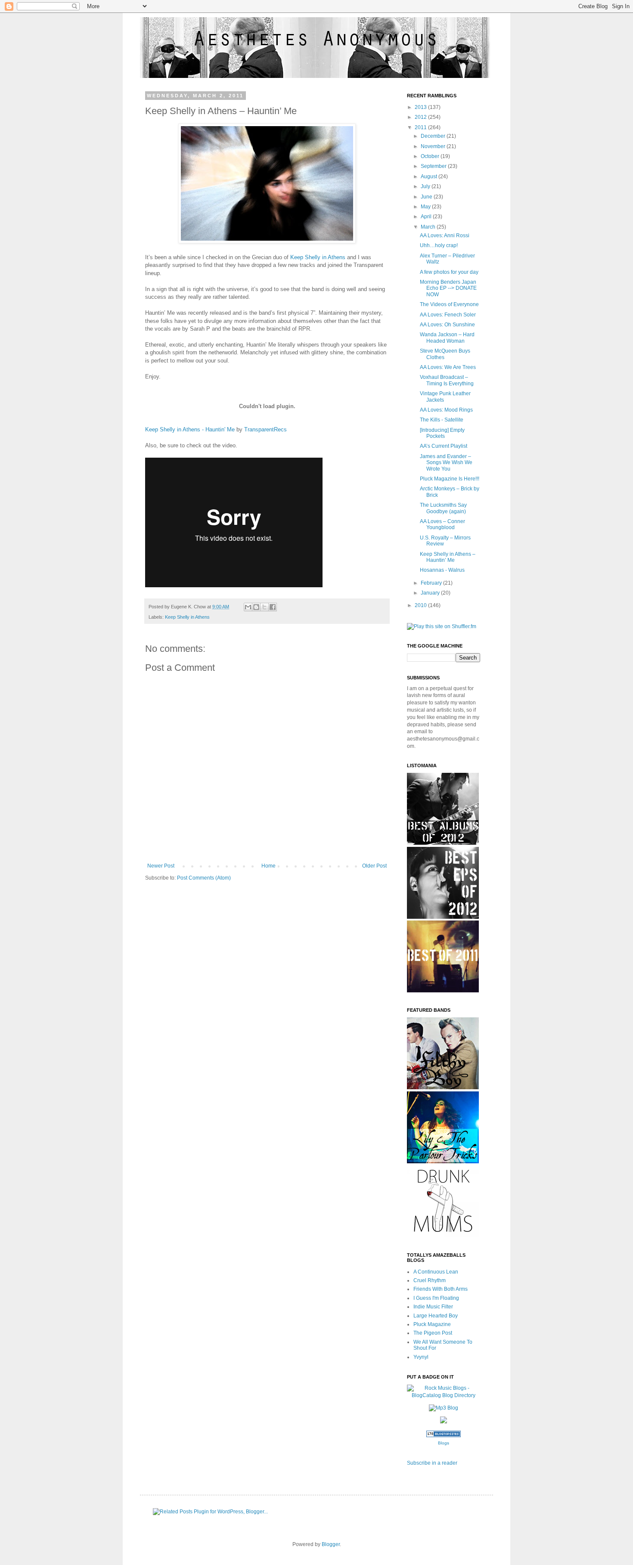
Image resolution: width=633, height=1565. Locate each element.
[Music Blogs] (443, 1435)
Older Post (374, 866)
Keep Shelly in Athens (317, 257)
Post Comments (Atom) (204, 878)
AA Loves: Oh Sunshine (447, 325)
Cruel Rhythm (429, 1280)
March (429, 227)
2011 (421, 127)
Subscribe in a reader (432, 1463)
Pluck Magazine (432, 1324)
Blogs (443, 1443)
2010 (421, 605)
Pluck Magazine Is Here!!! (449, 479)
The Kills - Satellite (441, 420)
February (432, 583)
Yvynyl (420, 1357)
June (427, 197)
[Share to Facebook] (272, 607)
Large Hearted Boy (435, 1316)
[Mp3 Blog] (443, 1408)
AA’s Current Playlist (443, 446)
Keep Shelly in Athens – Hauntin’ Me (447, 557)
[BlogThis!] (256, 607)
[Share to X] (264, 607)
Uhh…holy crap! (439, 245)
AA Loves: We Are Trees (448, 367)
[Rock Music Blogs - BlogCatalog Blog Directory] (443, 1395)
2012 (421, 117)
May (426, 207)
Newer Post (160, 866)
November (434, 146)
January (431, 593)
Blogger (331, 1544)
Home (268, 866)
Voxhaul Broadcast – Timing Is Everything (447, 380)
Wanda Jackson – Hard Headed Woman (447, 338)
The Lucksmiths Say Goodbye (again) (443, 508)
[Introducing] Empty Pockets (442, 433)
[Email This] (248, 607)
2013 (421, 107)
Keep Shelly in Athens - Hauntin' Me (190, 429)
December (434, 136)
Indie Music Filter (433, 1307)
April (427, 217)
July (426, 186)
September (434, 166)
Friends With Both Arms (440, 1289)
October (431, 156)
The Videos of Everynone (449, 304)
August (429, 177)
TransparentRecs (265, 429)
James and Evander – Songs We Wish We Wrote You (446, 462)
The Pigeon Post (432, 1333)
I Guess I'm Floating (436, 1298)
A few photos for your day (449, 272)
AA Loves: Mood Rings (446, 410)
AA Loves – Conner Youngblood (442, 524)
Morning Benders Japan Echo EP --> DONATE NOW (448, 288)
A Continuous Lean (435, 1272)
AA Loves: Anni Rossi (444, 235)
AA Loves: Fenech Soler (448, 315)
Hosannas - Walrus (442, 570)
